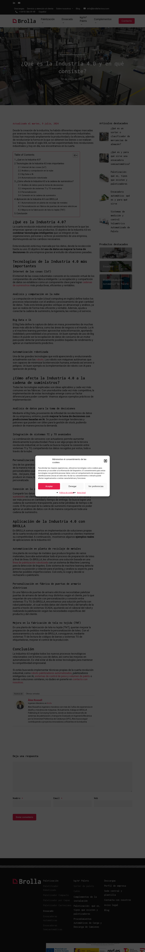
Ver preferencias (96, 486)
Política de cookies (66, 493)
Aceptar (49, 486)
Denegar (72, 486)
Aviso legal (81, 493)
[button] (105, 460)
